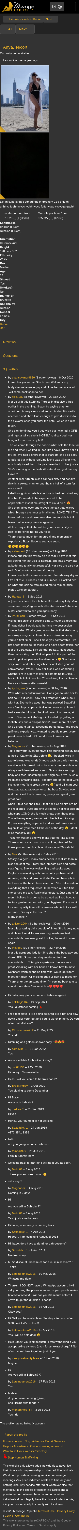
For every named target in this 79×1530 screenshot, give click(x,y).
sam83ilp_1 (19, 1048)
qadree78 (18, 1109)
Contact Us (22, 1515)
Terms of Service (38, 1525)
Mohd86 (17, 1169)
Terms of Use (46, 1511)
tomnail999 (19, 1151)
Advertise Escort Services (48, 1441)
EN (53, 6)
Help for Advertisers (15, 1446)
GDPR (9, 1515)
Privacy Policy (66, 1511)
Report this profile (15, 1434)
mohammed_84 (22, 1409)
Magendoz (19, 1188)
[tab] (39, 341)
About (18, 1441)
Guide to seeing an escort (46, 1446)
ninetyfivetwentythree (25, 1358)
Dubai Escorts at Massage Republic (18, 6)
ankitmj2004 (20, 1002)
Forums (8, 1441)
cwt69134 (18, 1067)
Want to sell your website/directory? (25, 1451)
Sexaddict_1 (20, 1127)
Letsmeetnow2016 (24, 1273)
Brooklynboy (20, 1085)
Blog (27, 1441)
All (10, 29)
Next (23, 29)
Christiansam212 (23, 1030)
